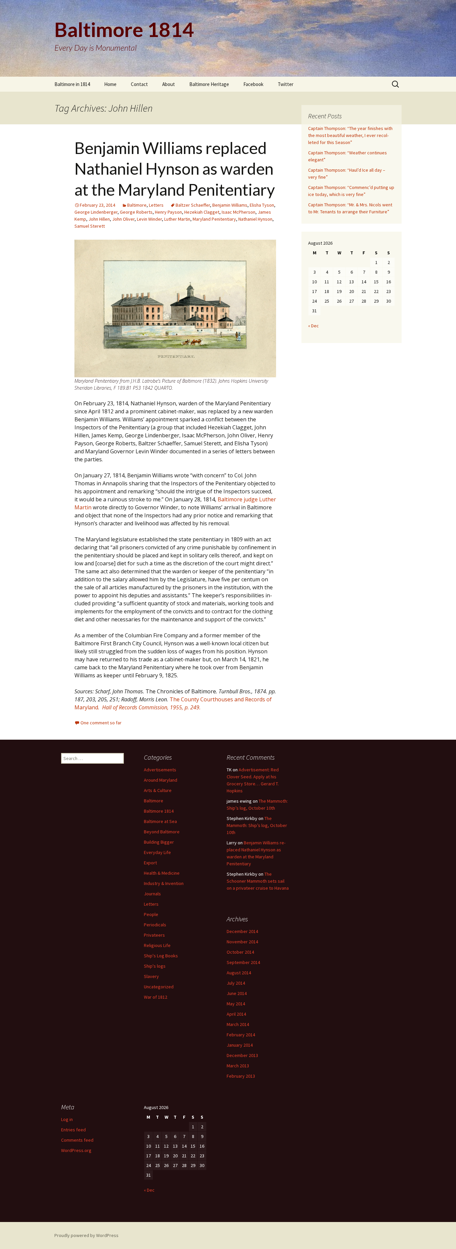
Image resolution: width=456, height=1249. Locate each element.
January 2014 (240, 1045)
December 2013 (242, 1055)
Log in (67, 1119)
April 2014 (236, 1014)
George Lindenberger (96, 212)
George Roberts (136, 212)
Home (110, 84)
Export (150, 863)
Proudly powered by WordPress (86, 1235)
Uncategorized (159, 987)
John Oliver (123, 219)
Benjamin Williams (229, 205)
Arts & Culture (158, 790)
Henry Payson (168, 212)
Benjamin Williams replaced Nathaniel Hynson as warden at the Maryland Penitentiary (174, 168)
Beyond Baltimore (162, 832)
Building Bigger (159, 842)
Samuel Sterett (89, 226)
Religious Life (157, 945)
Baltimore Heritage (209, 84)
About (168, 84)
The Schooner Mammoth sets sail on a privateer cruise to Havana (258, 881)
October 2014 (240, 952)
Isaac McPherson (238, 212)
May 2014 (236, 1004)
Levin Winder (149, 219)
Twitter (285, 84)
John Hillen (99, 219)
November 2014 (242, 942)
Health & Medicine (162, 873)
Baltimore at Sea (160, 821)
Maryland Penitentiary (214, 219)
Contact (139, 84)
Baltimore (137, 205)
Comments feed (77, 1140)
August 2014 (239, 973)
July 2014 (236, 983)
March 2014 (238, 1024)
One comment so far (101, 723)
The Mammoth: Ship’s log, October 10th (257, 825)
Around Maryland (160, 780)
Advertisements (160, 770)
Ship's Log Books (161, 956)
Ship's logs (155, 966)
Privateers (154, 935)
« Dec (313, 326)
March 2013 (238, 1066)
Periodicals (155, 925)
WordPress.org (76, 1150)
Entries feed (73, 1130)
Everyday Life (157, 852)
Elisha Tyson (262, 205)
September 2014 (243, 962)
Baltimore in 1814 (72, 84)
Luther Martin (177, 219)
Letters (156, 205)
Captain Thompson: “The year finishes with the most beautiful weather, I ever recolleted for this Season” (350, 135)
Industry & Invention (164, 883)
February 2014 (241, 1035)
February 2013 (241, 1076)
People (151, 914)
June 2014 (237, 993)
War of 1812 (155, 997)
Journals (152, 894)
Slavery (151, 976)
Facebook (253, 84)
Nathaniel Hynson (255, 219)
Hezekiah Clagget (201, 212)
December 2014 (242, 931)
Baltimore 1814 (159, 811)
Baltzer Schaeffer (193, 205)
